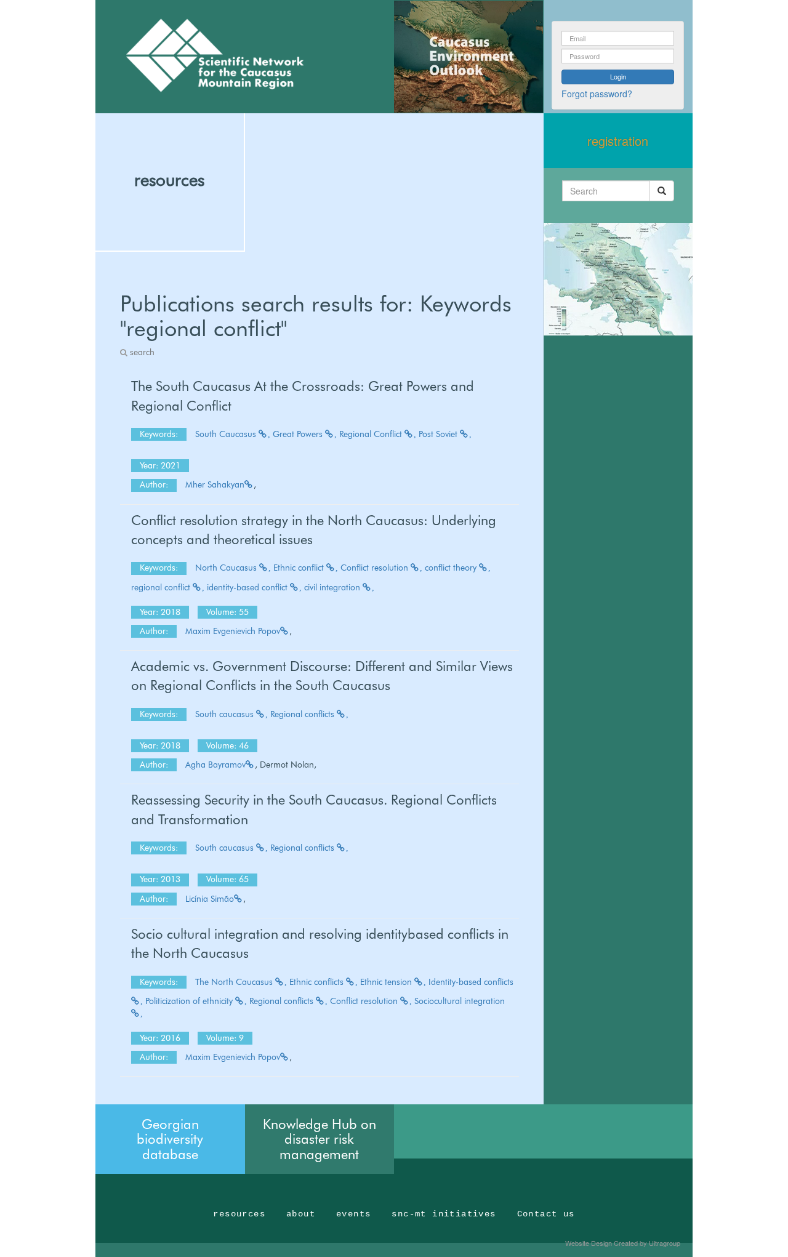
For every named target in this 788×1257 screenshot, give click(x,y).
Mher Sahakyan (214, 484)
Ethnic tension (387, 982)
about (300, 1214)
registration (617, 141)
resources (169, 179)
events (353, 1214)
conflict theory (452, 567)
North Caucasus (227, 567)
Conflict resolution (375, 567)
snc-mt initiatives (444, 1214)
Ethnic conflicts (317, 982)
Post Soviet (439, 434)
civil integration (333, 587)
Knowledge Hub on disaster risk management (319, 1139)
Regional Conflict (371, 434)
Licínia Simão (209, 899)
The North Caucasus (235, 982)
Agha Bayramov (215, 764)
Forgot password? (596, 93)
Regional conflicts (303, 714)
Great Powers (299, 434)
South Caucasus (227, 434)
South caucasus (225, 714)
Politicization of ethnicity (190, 1001)
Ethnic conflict (299, 567)
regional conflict (162, 587)
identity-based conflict (248, 587)
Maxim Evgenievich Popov (232, 631)
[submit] (661, 190)
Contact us (546, 1214)
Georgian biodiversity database (170, 1139)
